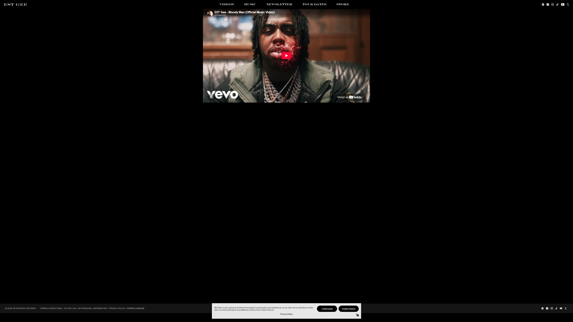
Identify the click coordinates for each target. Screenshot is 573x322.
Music (250, 4)
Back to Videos (286, 119)
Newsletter (279, 4)
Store (342, 4)
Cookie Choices (135, 308)
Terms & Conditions (51, 308)
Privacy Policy (117, 308)
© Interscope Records (20, 308)
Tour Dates (314, 4)
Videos (226, 4)
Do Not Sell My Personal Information (85, 308)
